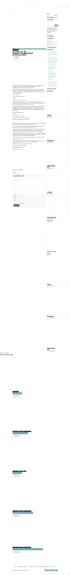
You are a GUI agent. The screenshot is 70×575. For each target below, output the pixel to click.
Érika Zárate (18, 395)
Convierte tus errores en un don (23, 513)
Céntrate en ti (17, 473)
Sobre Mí (67, 6)
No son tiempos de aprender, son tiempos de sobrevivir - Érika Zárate (52, 58)
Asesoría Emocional (32, 566)
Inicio (56, 6)
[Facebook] (46, 570)
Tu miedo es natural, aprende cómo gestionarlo (28, 549)
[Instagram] (54, 570)
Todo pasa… (49, 40)
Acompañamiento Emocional (22, 566)
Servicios (59, 6)
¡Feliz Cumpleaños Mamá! (51, 44)
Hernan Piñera (19, 149)
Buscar (48, 13)
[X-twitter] (48, 570)
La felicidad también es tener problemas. (52, 78)
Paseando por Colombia (52, 85)
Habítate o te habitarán (53, 54)
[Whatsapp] (22, 173)
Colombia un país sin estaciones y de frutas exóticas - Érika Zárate (52, 83)
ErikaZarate (17, 56)
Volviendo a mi (49, 43)
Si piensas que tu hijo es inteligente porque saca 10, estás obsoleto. (52, 63)
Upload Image (15, 203)
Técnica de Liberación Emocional (42, 566)
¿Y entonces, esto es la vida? (52, 42)
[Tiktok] (57, 570)
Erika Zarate (29, 570)
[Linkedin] (50, 570)
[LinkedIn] (21, 173)
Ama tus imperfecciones (20, 433)
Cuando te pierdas (50, 41)
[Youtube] (20, 173)
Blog (63, 6)
